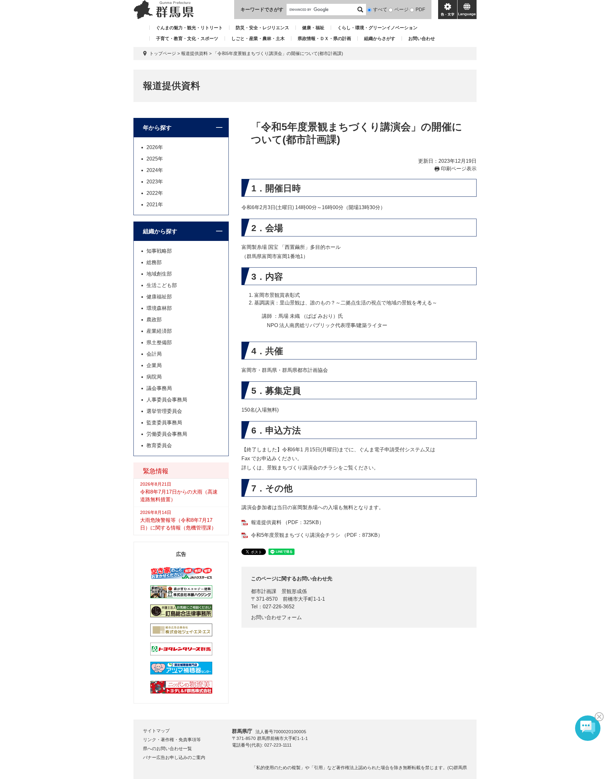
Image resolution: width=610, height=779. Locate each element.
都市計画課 (263, 591)
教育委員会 (159, 445)
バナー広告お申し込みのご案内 (174, 757)
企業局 (154, 365)
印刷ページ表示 (459, 168)
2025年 (154, 158)
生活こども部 (161, 285)
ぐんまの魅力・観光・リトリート (189, 27)
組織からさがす (379, 38)
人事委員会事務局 (166, 399)
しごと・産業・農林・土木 (258, 38)
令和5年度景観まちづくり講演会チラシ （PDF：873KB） (317, 535)
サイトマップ (156, 730)
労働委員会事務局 (166, 434)
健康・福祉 (313, 27)
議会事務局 (159, 388)
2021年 (154, 204)
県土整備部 (159, 342)
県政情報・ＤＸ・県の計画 (324, 38)
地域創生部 (159, 274)
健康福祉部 (159, 296)
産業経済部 (159, 331)
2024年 (154, 170)
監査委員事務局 (164, 422)
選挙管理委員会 (164, 411)
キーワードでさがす (262, 9)
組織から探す (160, 231)
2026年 (154, 147)
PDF (420, 9)
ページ (401, 9)
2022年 (154, 193)
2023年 (154, 181)
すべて (380, 9)
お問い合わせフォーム (276, 617)
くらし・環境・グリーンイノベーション (377, 27)
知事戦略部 (159, 251)
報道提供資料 (194, 53)
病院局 (154, 376)
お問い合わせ (421, 38)
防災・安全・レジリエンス (262, 27)
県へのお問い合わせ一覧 (167, 748)
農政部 (154, 319)
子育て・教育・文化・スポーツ (187, 38)
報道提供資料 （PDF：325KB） (287, 522)
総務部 (154, 262)
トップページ (162, 53)
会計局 (154, 354)
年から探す (157, 128)
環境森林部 (159, 308)
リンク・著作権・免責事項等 (172, 739)
